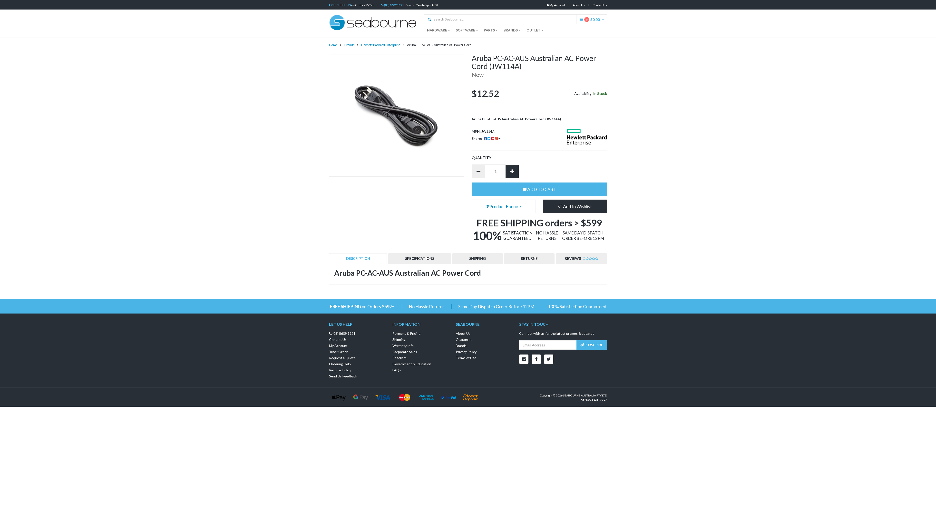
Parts (490, 30)
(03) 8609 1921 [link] (343, 333)
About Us (579, 5)
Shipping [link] (399, 339)
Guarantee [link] (464, 339)
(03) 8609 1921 (393, 5)
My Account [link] (338, 346)
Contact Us (600, 5)
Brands (511, 30)
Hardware (437, 30)
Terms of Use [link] (466, 358)
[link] (536, 359)
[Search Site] (427, 19)
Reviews (573, 258)
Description (358, 258)
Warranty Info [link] (403, 346)
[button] (575, 206)
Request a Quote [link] (342, 358)
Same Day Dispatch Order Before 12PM (496, 306)
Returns (529, 258)
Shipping (477, 258)
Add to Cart (541, 189)
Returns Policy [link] (340, 370)
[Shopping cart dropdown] (604, 19)
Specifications (419, 258)
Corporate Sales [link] (404, 352)
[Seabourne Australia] (373, 22)
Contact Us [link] (338, 339)
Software (466, 30)
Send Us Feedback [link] (343, 376)
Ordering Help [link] (340, 364)
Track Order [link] (338, 352)
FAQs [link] (396, 370)
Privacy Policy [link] (466, 352)
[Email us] (523, 359)
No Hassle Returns (427, 306)
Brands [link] (461, 346)
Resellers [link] (399, 358)
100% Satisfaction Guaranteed (577, 306)
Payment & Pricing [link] (406, 333)
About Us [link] (463, 333)
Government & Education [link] (411, 364)
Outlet (533, 30)
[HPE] (587, 137)
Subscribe (593, 345)
